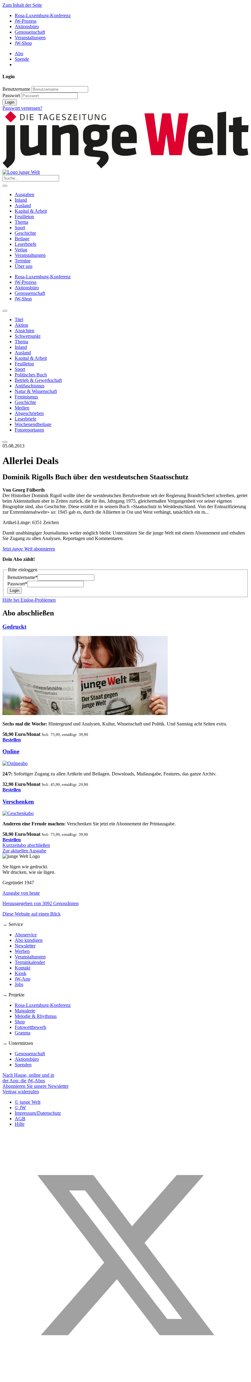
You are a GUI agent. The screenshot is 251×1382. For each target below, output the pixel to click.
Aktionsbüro (27, 26)
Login (9, 102)
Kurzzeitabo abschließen (26, 845)
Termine (23, 260)
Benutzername (16, 89)
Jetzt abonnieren (28, 548)
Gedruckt (14, 626)
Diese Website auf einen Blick (31, 913)
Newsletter (25, 945)
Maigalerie (25, 1010)
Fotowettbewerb (30, 1027)
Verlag (21, 249)
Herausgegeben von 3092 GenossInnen (40, 903)
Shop (20, 1021)
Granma (22, 1032)
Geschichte (25, 233)
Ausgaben (24, 194)
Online (10, 751)
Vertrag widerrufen (20, 1091)
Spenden (23, 1064)
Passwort (11, 95)
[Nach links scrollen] (4, 311)
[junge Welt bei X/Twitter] (125, 1376)
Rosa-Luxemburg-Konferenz (43, 15)
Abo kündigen (29, 940)
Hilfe (19, 1124)
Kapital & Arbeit (31, 211)
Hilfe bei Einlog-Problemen (29, 600)
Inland (21, 200)
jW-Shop (23, 43)
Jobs (19, 984)
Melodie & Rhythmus (36, 1016)
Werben (22, 951)
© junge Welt (27, 1102)
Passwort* (17, 583)
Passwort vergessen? (22, 108)
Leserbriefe (25, 244)
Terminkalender (30, 962)
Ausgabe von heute (21, 893)
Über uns (23, 266)
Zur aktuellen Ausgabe (24, 850)
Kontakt (22, 967)
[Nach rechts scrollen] (4, 442)
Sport (20, 227)
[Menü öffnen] (4, 186)
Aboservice (26, 934)
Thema (21, 222)
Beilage (22, 238)
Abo (19, 53)
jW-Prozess (25, 21)
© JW (20, 1107)
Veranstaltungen (30, 37)
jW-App (22, 978)
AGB (20, 1118)
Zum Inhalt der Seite (22, 5)
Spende (22, 59)
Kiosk (20, 973)
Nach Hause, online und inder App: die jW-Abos (28, 1077)
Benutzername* (22, 577)
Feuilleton (24, 216)
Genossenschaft (30, 32)
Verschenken (18, 801)
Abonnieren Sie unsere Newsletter (35, 1086)
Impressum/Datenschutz (38, 1113)
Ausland (23, 205)
